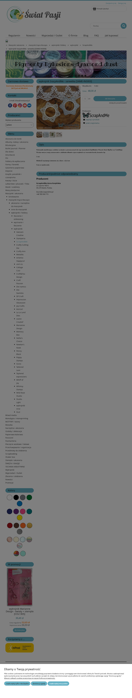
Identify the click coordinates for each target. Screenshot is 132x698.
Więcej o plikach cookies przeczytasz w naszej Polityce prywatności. (29, 678)
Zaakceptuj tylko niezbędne (17, 683)
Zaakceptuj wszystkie (58, 683)
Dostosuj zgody (39, 683)
